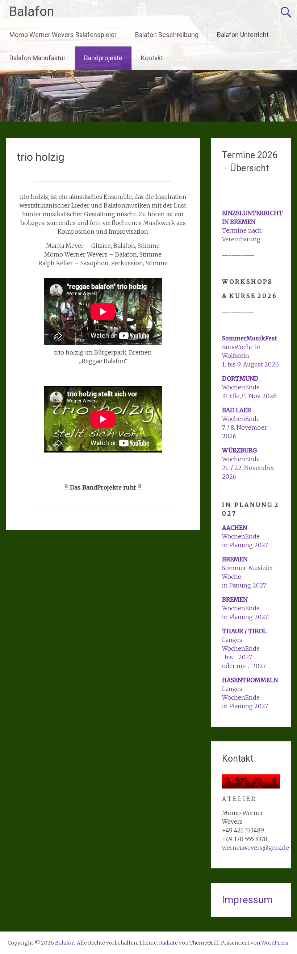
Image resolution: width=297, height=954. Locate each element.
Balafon (31, 11)
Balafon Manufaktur (37, 58)
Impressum (247, 900)
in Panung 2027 (244, 585)
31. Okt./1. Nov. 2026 (249, 396)
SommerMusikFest (249, 338)
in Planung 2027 (245, 545)
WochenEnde (241, 387)
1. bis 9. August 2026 (250, 364)
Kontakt (152, 58)
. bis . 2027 (237, 657)
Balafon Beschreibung (166, 34)
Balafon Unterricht (243, 34)
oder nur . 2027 (244, 666)
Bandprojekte (103, 58)
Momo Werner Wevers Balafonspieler (63, 34)
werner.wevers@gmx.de (255, 847)
